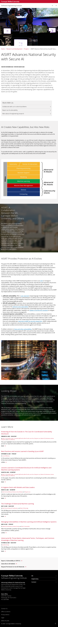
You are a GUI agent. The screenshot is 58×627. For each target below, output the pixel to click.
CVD (41, 281)
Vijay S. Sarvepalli (14, 438)
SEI (32, 576)
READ (2, 446)
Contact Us (4, 608)
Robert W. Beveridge (24, 508)
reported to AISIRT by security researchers (30, 321)
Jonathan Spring (16, 526)
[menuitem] (12, 5)
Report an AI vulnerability (10, 110)
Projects (26, 49)
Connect (33, 582)
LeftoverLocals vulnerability (20, 307)
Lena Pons (32, 438)
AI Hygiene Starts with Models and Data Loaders (18, 487)
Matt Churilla (26, 438)
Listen (3, 462)
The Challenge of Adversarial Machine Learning (17, 504)
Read (2, 482)
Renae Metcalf (19, 492)
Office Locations (5, 611)
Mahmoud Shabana (12, 492)
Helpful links (35, 579)
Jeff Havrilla (21, 438)
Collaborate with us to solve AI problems (14, 106)
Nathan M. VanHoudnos (45, 438)
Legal (2, 617)
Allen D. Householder (6, 438)
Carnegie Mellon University (13, 624)
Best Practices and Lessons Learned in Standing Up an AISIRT (22, 451)
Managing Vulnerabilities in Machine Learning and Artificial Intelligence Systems (29, 522)
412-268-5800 (5, 599)
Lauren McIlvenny (11, 439)
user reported (25, 296)
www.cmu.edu (5, 620)
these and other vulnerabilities (23, 329)
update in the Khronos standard (38, 310)
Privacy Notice (5, 614)
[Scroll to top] (56, 624)
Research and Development (14, 49)
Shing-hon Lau (37, 438)
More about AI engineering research (13, 113)
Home (3, 49)
